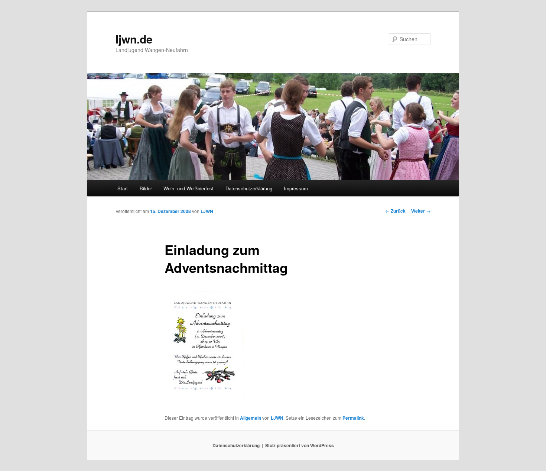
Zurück (395, 210)
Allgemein (250, 417)
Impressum (296, 188)
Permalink (353, 417)
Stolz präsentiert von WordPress (299, 445)
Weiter (420, 210)
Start (122, 188)
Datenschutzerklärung (248, 188)
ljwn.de (134, 39)
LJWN (207, 211)
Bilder (146, 188)
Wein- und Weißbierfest (188, 188)
